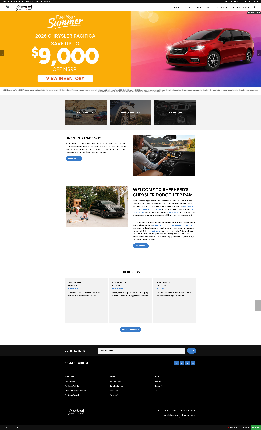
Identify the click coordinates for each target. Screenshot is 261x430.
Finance (208, 7)
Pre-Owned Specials (72, 395)
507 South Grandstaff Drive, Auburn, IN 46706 (240, 1)
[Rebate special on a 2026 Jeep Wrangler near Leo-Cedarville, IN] (130, 53)
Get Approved (115, 391)
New (175, 7)
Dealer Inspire (192, 418)
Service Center (115, 382)
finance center (173, 212)
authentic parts (154, 231)
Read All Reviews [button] (129, 330)
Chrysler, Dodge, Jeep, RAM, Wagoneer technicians (172, 225)
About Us (158, 382)
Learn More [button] (73, 158)
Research (234, 7)
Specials (197, 7)
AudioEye (193, 410)
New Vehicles (70, 382)
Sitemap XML (175, 410)
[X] (176, 363)
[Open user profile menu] (257, 2)
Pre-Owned (186, 7)
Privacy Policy (185, 410)
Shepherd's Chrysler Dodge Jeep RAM (185, 415)
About (245, 7)
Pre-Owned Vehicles (72, 386)
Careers (157, 391)
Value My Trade (115, 395)
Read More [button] (140, 246)
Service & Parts (221, 7)
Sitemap (167, 410)
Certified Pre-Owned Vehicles (75, 391)
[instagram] (193, 363)
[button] (255, 7)
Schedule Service (116, 386)
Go (191, 351)
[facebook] (182, 363)
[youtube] (187, 363)
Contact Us (159, 386)
